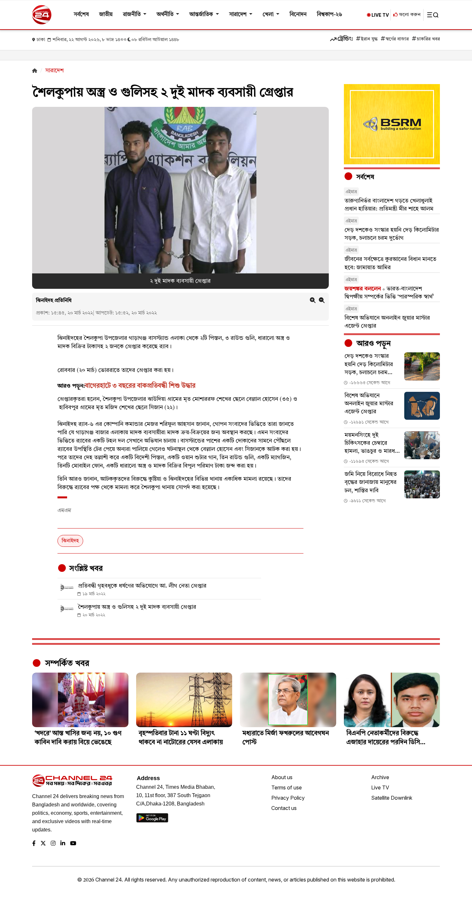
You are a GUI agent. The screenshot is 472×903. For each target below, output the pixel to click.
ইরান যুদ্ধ (369, 39)
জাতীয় (106, 14)
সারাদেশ (238, 14)
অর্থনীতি (166, 14)
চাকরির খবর (428, 39)
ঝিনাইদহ (70, 541)
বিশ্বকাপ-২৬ (329, 14)
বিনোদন (298, 14)
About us (282, 777)
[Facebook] (34, 844)
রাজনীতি (132, 14)
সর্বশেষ (81, 14)
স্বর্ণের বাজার (397, 39)
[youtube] (73, 844)
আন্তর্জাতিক (201, 14)
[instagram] (53, 844)
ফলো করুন (409, 15)
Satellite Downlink (391, 798)
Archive (380, 777)
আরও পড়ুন (373, 344)
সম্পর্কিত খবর (66, 663)
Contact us (284, 808)
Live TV (380, 787)
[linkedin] (62, 844)
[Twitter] (43, 844)
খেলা (269, 14)
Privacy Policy (288, 798)
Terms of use (286, 787)
